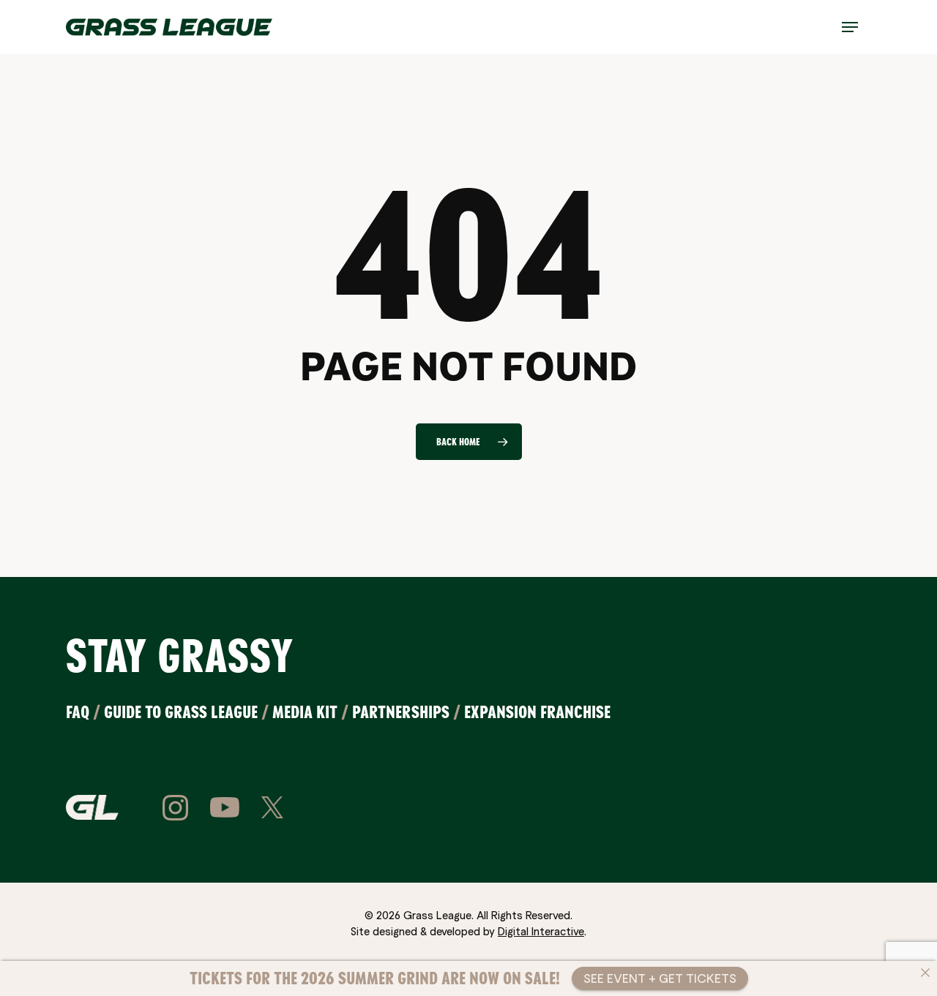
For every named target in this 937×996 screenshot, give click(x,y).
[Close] (925, 972)
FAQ (77, 712)
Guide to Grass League (181, 712)
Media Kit (304, 712)
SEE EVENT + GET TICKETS (659, 978)
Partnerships (400, 712)
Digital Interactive (541, 931)
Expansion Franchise (537, 712)
